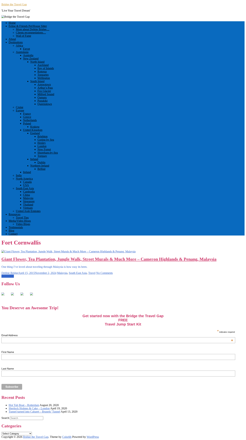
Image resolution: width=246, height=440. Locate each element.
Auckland (43, 65)
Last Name (7, 368)
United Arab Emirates (28, 211)
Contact (13, 233)
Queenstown (44, 103)
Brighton (42, 136)
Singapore (29, 201)
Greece (27, 116)
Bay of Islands (45, 68)
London (41, 146)
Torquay (42, 155)
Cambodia (29, 191)
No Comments (104, 272)
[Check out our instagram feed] (34, 296)
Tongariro (43, 74)
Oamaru (42, 97)
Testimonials (16, 227)
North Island (37, 61)
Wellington (43, 78)
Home (12, 22)
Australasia (22, 52)
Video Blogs (23, 224)
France (27, 113)
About (12, 39)
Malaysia (28, 198)
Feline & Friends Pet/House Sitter (28, 26)
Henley (41, 142)
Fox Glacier (44, 91)
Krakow (35, 126)
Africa (19, 45)
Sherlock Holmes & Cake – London (29, 408)
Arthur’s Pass (45, 87)
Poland (27, 123)
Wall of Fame (23, 35)
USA (26, 185)
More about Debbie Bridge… (32, 29)
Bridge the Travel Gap (14, 4)
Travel (91, 272)
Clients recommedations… (31, 32)
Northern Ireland (39, 165)
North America (24, 178)
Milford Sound (45, 94)
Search (5, 417)
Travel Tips (22, 217)
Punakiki (42, 100)
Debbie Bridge (9, 272)
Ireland (34, 159)
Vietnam (28, 207)
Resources (14, 214)
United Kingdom (32, 129)
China (26, 194)
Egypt (26, 48)
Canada (27, 181)
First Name (7, 352)
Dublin (41, 162)
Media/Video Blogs (20, 220)
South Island (37, 81)
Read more (7, 276)
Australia (28, 55)
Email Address (117, 335)
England (35, 133)
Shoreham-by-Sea (47, 152)
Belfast (41, 168)
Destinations (16, 42)
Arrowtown (44, 84)
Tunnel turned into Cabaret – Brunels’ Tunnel (34, 411)
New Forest (44, 149)
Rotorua (42, 71)
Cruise (19, 107)
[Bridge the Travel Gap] (5, 296)
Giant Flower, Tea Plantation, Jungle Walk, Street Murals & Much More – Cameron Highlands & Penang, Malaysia (108, 259)
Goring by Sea (45, 139)
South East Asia (25, 188)
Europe (20, 110)
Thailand (28, 204)
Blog (11, 230)
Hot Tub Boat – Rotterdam (24, 405)
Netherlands (30, 120)
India (19, 175)
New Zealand (31, 58)
